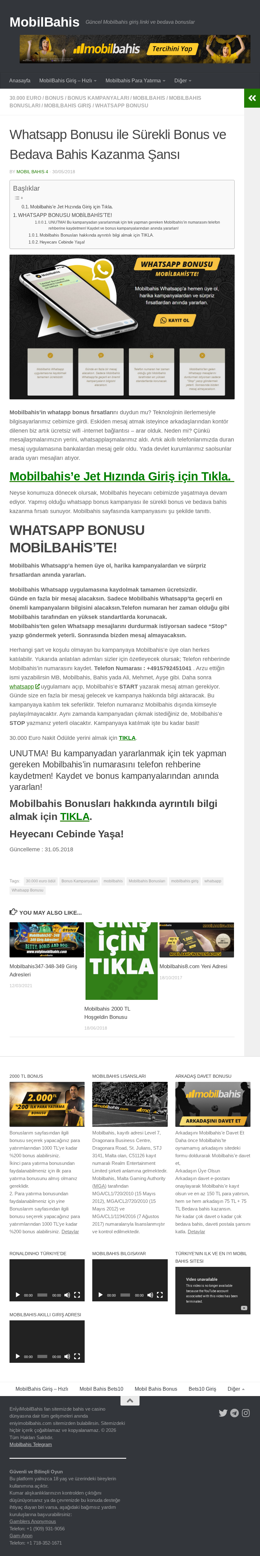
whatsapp (22, 686)
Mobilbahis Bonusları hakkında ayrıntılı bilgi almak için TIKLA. (97, 235)
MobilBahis (44, 22)
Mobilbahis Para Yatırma (133, 80)
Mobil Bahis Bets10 (101, 1389)
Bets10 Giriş (202, 1389)
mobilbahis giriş (67, 105)
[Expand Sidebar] (252, 98)
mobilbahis (149, 98)
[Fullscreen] (77, 1295)
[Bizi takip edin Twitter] (223, 1413)
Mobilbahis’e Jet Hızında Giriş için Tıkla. (72, 206)
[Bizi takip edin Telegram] (234, 1413)
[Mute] (67, 1295)
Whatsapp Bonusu (121, 105)
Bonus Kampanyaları (98, 98)
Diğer (180, 80)
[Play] (18, 1295)
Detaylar (70, 1231)
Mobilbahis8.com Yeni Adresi (193, 966)
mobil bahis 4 (32, 171)
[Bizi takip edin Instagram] (246, 1413)
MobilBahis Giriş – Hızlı (65, 80)
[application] (47, 1280)
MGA (99, 1186)
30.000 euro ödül (40, 881)
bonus (54, 98)
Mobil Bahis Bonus (156, 1389)
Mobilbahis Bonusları (147, 881)
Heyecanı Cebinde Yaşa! (62, 242)
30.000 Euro (25, 98)
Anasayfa (19, 80)
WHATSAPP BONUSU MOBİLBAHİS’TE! (65, 215)
